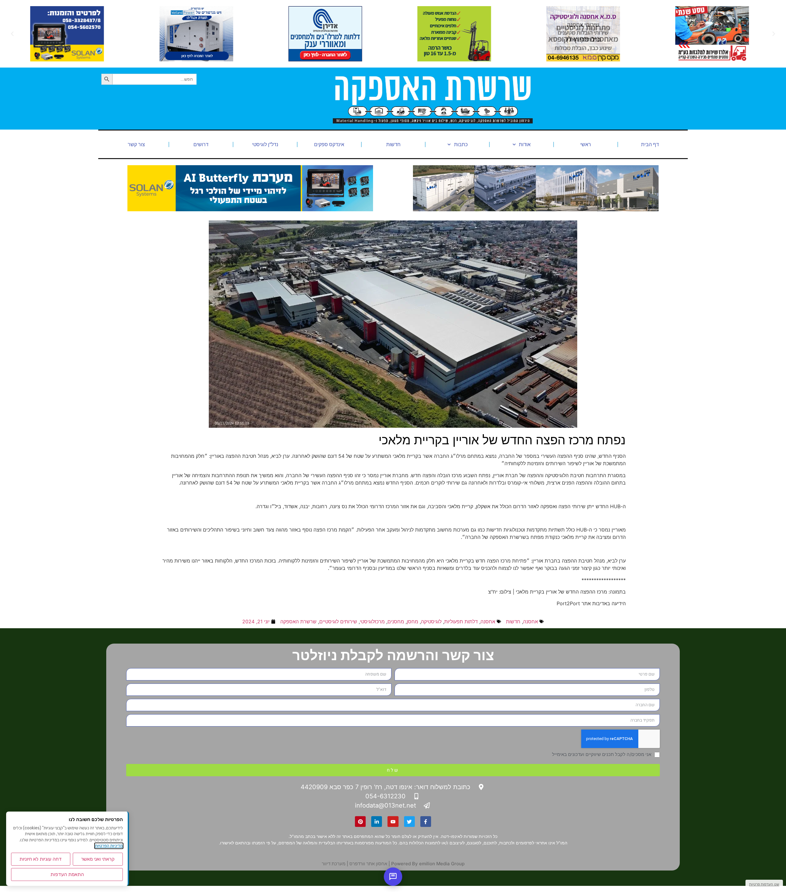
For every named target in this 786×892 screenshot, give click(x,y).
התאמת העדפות (67, 874)
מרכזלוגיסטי (372, 621)
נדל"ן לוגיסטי (265, 144)
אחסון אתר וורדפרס (368, 864)
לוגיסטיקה (431, 621)
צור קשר (136, 144)
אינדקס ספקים (329, 144)
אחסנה (530, 621)
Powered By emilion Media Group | (426, 864)
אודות (525, 144)
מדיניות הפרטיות (109, 845)
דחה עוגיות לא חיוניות (40, 859)
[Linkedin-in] (376, 821)
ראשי (585, 144)
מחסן (412, 621)
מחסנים (395, 621)
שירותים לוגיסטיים (338, 621)
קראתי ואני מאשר (98, 859)
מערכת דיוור (333, 864)
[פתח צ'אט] (393, 876)
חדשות (393, 144)
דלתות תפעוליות (461, 621)
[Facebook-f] (425, 821)
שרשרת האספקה (298, 621)
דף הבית (650, 144)
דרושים (200, 144)
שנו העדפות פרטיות (764, 884)
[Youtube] (392, 821)
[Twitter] (409, 821)
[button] (774, 34)
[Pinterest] (360, 821)
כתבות (461, 144)
